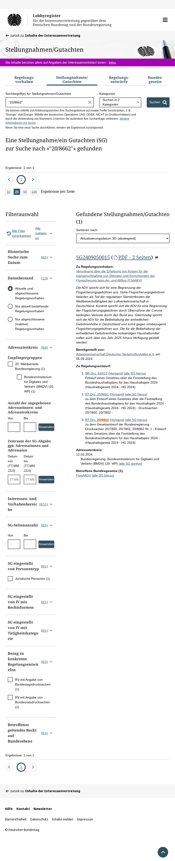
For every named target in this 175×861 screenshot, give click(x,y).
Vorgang (116, 373)
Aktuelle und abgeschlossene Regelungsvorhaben (29, 293)
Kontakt (23, 809)
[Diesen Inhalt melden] (156, 258)
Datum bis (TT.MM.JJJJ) (30, 463)
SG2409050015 (93, 257)
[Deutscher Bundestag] (17, 20)
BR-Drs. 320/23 (96, 373)
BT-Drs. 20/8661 (97, 394)
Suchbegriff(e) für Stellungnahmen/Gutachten (38, 93)
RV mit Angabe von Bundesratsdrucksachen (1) (32, 702)
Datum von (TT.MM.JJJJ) (14, 463)
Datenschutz (39, 819)
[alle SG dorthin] (130, 463)
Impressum (85, 819)
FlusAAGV (83, 475)
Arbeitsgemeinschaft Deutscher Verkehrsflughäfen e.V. (115, 354)
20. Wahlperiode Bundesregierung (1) (30, 366)
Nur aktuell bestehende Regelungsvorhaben (32, 308)
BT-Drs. (97, 420)
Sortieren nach (86, 230)
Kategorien (107, 93)
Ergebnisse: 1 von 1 (19, 168)
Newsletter (42, 809)
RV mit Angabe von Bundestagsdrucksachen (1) (33, 684)
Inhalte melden (62, 819)
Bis (26, 418)
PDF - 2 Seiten (134, 257)
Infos (112, 62)
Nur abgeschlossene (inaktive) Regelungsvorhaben (30, 324)
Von (10, 418)
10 (9, 192)
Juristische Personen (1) (32, 578)
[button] (165, 20)
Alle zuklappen (40, 233)
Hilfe (9, 809)
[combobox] (120, 102)
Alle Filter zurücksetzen (21, 233)
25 (17, 192)
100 (34, 192)
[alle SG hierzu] (135, 373)
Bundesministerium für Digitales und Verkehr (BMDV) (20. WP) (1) (39, 384)
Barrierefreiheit (16, 819)
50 (25, 192)
